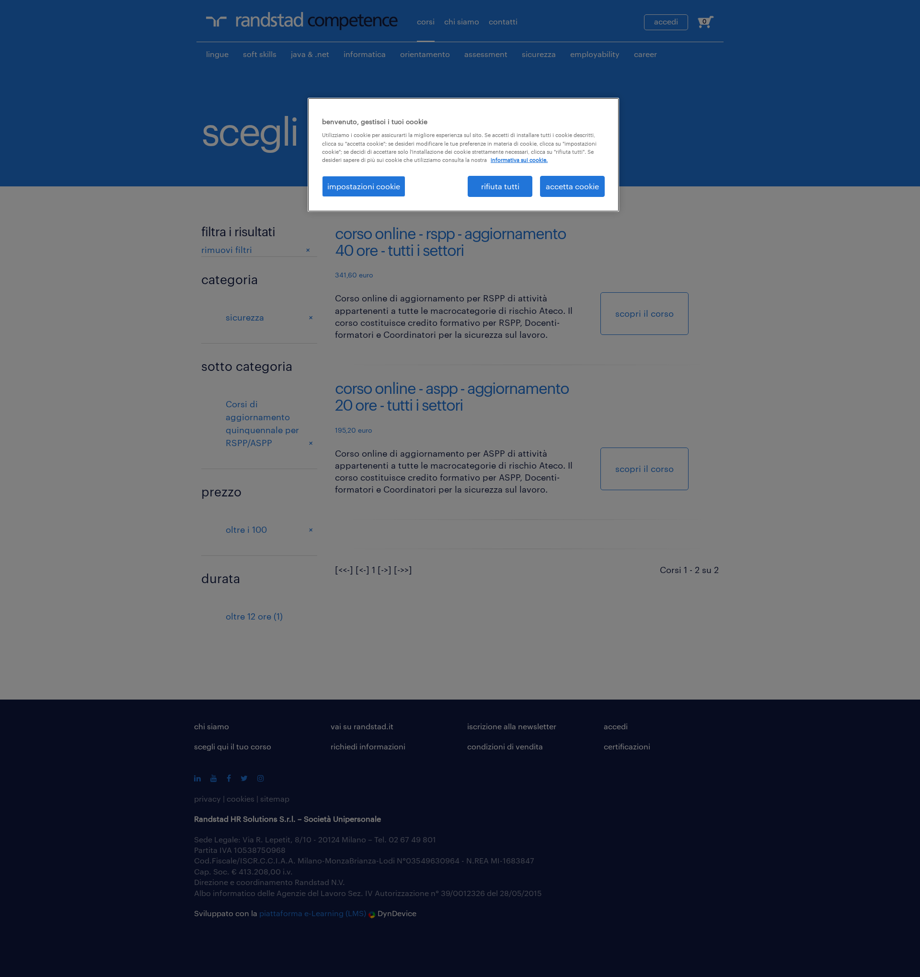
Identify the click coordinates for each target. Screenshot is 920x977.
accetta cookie (572, 186)
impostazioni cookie (363, 186)
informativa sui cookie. (519, 160)
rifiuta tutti (500, 186)
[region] (463, 155)
